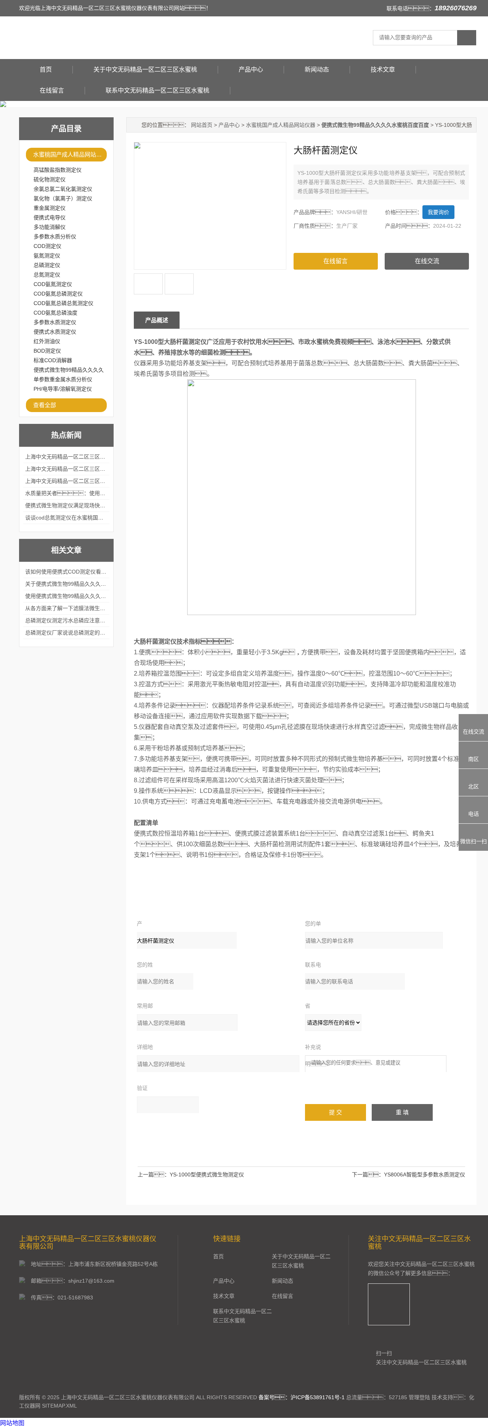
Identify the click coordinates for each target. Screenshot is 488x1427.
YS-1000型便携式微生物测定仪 (207, 1174)
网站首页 (201, 125)
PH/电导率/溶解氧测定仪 (63, 389)
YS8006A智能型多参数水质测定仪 (424, 1174)
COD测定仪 (47, 246)
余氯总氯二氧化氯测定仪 (63, 189)
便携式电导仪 (50, 217)
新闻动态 (317, 69)
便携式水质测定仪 (55, 332)
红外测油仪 (47, 341)
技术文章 (383, 69)
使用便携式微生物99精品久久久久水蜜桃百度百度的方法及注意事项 (105, 596)
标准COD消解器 (53, 360)
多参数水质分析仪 (55, 236)
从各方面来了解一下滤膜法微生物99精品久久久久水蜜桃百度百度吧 (105, 608)
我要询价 (438, 212)
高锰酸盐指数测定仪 (58, 170)
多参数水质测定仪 (55, 322)
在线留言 (52, 90)
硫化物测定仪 (50, 179)
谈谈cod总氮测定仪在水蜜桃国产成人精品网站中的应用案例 (96, 518)
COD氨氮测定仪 (53, 284)
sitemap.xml (59, 1406)
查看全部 (44, 405)
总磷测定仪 (47, 265)
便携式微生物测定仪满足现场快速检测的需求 (78, 505)
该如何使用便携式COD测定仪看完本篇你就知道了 (84, 572)
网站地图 (12, 1423)
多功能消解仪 (50, 227)
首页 (46, 69)
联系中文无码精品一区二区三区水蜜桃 (157, 90)
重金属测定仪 (50, 208)
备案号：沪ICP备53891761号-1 (301, 1397)
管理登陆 (419, 1397)
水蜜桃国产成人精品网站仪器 (70, 154)
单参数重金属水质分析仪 (63, 379)
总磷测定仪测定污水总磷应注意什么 (68, 620)
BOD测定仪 (47, 351)
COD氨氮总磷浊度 (55, 313)
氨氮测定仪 (47, 255)
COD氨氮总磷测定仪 (58, 294)
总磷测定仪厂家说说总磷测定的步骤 (68, 633)
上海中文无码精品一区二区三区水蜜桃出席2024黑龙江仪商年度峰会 (106, 457)
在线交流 (427, 261)
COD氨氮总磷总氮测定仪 (63, 303)
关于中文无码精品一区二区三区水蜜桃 (145, 69)
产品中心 (251, 69)
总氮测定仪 (47, 275)
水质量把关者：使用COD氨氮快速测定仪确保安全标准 (103, 493)
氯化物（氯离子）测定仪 (63, 198)
